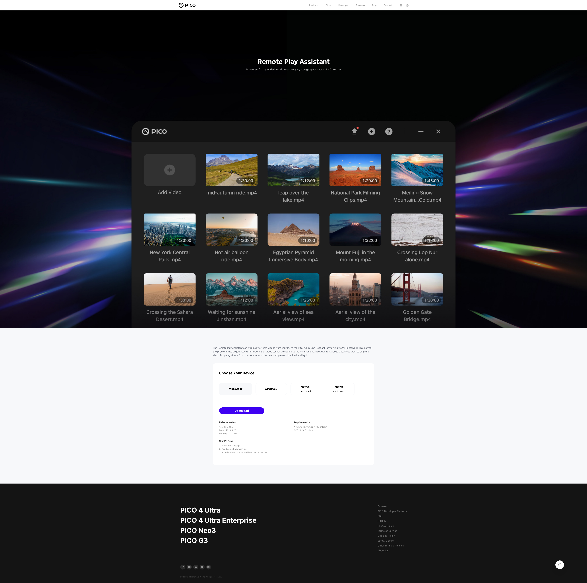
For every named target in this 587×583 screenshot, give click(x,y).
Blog (374, 5)
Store (328, 5)
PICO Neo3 (198, 530)
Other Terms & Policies (391, 545)
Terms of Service (387, 530)
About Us (383, 550)
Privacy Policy (386, 525)
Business (360, 5)
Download (241, 411)
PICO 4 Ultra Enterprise (218, 520)
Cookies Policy (386, 535)
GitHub (382, 521)
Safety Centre (386, 540)
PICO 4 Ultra (200, 510)
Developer (343, 5)
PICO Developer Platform (392, 511)
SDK (380, 516)
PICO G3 (194, 540)
